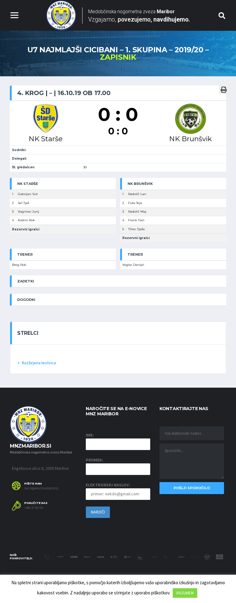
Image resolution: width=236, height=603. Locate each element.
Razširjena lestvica (39, 362)
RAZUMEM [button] (185, 593)
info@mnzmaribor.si (41, 488)
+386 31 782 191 (33, 507)
